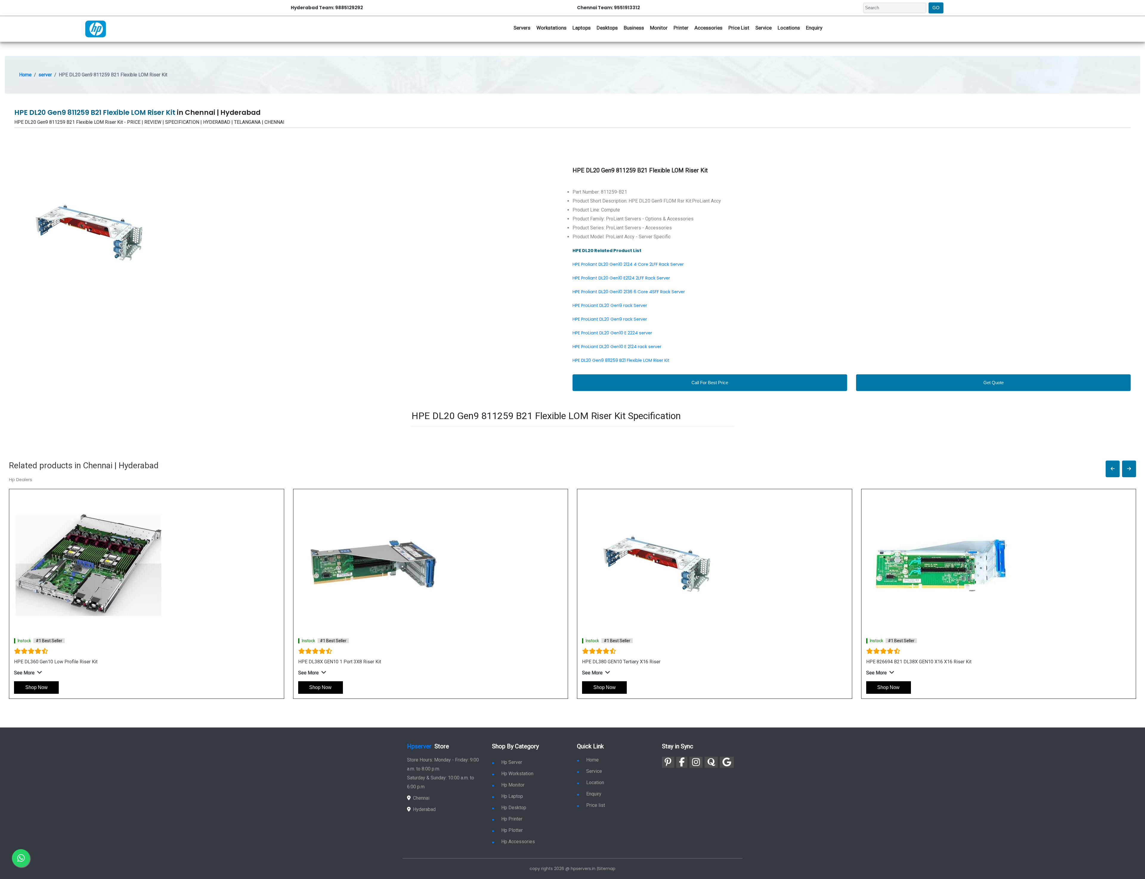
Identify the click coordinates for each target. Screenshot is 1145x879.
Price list (595, 805)
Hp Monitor (512, 785)
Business (634, 28)
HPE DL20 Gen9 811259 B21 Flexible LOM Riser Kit (620, 360)
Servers (521, 28)
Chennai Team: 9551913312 (608, 7)
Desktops (607, 28)
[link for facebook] (681, 762)
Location (595, 782)
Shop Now (36, 687)
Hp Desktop (513, 807)
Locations (789, 28)
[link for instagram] (696, 762)
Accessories (708, 28)
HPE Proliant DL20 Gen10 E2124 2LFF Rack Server (621, 278)
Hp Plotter (512, 830)
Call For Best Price (709, 382)
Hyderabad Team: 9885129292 (327, 7)
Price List (738, 28)
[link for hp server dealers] (95, 28)
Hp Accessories (518, 841)
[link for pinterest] (668, 762)
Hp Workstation (517, 773)
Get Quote (993, 382)
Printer (681, 28)
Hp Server (511, 762)
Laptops (581, 28)
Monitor (659, 28)
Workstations (551, 28)
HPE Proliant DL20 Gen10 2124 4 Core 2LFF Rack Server (628, 264)
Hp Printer (511, 819)
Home (25, 75)
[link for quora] (711, 762)
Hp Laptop (512, 796)
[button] (1113, 469)
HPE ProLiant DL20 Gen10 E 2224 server (612, 333)
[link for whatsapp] (21, 858)
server (45, 75)
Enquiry (814, 28)
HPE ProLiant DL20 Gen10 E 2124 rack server (616, 347)
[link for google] (727, 762)
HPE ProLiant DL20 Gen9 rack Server (609, 305)
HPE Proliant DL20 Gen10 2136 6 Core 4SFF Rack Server (628, 292)
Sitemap (606, 869)
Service (763, 28)
